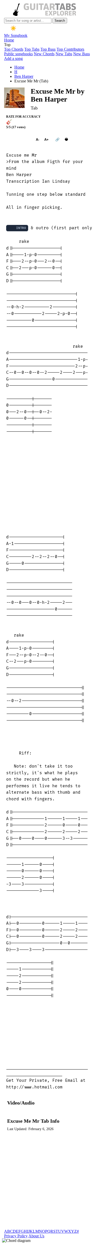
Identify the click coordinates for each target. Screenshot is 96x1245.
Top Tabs (31, 49)
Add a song (13, 58)
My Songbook (15, 35)
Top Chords (13, 49)
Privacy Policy (16, 1236)
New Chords (44, 54)
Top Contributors (70, 49)
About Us (36, 1236)
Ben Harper (23, 76)
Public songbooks (18, 54)
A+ (46, 139)
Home (9, 40)
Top (7, 44)
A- (37, 139)
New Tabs (64, 54)
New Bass (81, 54)
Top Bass (48, 49)
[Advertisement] (48, 484)
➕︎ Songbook (18, 139)
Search (60, 21)
